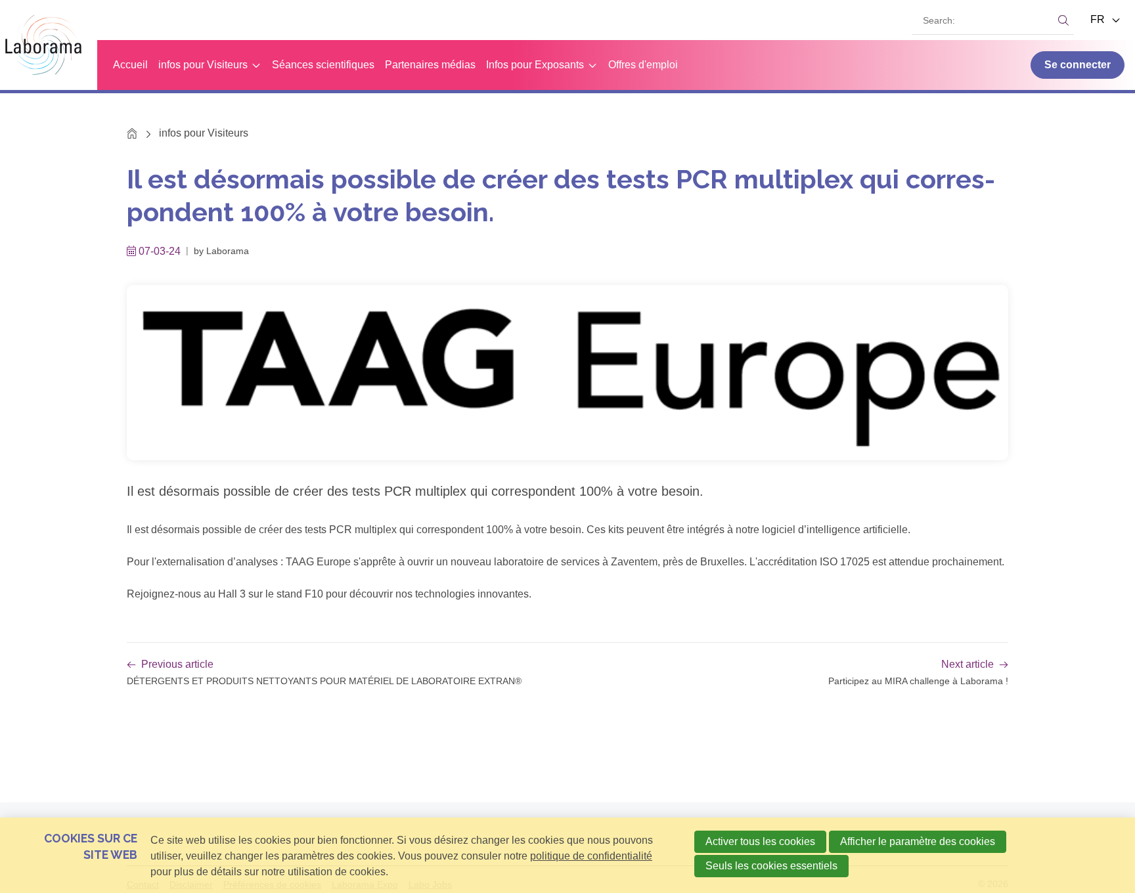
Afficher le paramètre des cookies (917, 841)
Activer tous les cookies (760, 841)
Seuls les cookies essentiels (771, 865)
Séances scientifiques (323, 64)
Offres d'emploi (643, 64)
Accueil (130, 64)
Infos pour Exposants (535, 64)
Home (132, 133)
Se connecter (1077, 64)
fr (1098, 19)
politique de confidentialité (591, 855)
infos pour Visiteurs (203, 64)
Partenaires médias (430, 64)
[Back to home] (48, 45)
